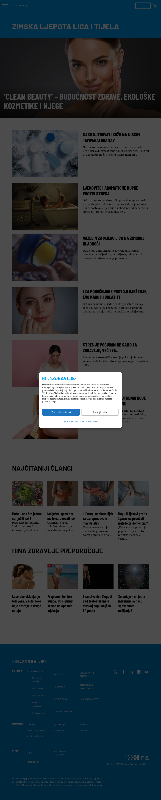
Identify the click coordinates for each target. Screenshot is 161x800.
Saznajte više (100, 412)
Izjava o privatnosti (89, 422)
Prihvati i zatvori (61, 412)
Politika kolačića (70, 422)
